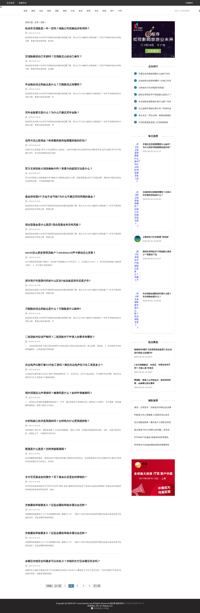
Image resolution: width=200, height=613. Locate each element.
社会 (73, 11)
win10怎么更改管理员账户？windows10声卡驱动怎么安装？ (60, 252)
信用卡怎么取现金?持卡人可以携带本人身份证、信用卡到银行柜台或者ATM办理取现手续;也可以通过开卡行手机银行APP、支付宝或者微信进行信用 (73, 151)
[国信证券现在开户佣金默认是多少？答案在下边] (137, 267)
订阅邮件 (189, 3)
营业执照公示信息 (101, 608)
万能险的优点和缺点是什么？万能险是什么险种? (53, 308)
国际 (57, 11)
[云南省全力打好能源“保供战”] (137, 238)
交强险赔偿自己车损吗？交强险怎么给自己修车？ (53, 56)
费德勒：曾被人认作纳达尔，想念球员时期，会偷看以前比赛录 (152, 381)
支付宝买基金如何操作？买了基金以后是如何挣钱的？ (56, 477)
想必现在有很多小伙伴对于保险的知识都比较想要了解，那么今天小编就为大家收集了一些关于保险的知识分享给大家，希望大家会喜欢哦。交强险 (73, 67)
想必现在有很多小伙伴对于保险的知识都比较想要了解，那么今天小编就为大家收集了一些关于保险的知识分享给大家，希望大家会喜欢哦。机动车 (73, 39)
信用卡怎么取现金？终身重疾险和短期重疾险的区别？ (56, 140)
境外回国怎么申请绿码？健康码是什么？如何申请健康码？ (58, 392)
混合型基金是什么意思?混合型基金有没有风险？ (53, 224)
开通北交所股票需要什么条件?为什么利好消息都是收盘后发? (156, 145)
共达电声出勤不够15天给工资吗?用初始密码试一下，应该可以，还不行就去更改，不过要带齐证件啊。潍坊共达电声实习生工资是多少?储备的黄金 (73, 375)
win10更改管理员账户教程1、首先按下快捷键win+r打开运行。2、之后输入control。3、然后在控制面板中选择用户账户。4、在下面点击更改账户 (73, 263)
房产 (112, 11)
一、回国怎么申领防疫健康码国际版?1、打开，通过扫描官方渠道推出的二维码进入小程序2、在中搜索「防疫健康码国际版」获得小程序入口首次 (73, 403)
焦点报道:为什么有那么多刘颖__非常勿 (152, 430)
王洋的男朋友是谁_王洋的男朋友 (153, 122)
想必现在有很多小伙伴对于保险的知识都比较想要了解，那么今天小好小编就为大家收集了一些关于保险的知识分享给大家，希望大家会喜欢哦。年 (73, 95)
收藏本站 (22, 3)
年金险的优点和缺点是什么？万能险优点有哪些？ (53, 84)
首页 (25, 11)
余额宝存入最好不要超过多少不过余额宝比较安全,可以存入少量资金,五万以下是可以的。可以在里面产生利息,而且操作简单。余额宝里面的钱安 (73, 572)
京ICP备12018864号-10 (134, 603)
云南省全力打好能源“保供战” (151, 87)
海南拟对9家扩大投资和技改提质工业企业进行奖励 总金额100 (153, 351)
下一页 (97, 586)
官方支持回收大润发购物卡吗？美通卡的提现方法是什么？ (58, 168)
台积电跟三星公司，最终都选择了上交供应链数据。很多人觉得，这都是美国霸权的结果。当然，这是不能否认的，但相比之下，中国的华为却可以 (73, 431)
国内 (49, 11)
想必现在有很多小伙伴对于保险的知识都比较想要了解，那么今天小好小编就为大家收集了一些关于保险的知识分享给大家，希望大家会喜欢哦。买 (73, 123)
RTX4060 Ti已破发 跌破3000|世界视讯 (151, 437)
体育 (88, 11)
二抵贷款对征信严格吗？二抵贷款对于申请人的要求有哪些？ (60, 336)
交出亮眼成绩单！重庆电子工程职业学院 (152, 422)
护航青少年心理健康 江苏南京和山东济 (151, 415)
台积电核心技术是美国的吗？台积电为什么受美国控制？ (57, 420)
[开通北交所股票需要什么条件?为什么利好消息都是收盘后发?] (137, 163)
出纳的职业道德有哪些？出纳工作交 (155, 80)
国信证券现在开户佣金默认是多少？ (155, 94)
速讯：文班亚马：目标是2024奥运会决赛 (152, 407)
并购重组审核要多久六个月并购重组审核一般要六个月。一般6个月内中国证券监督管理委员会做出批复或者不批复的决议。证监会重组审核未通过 (73, 516)
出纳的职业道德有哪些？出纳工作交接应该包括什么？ (157, 193)
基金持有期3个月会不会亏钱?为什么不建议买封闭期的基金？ (60, 196)
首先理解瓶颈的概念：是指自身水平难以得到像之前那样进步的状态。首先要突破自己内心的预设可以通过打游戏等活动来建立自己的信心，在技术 (73, 459)
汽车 (120, 11)
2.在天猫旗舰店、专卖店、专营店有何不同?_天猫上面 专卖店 (152, 366)
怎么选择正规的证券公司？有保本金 (155, 108)
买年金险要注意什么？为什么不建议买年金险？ (52, 112)
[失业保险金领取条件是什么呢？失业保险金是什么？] (137, 311)
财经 (33, 11)
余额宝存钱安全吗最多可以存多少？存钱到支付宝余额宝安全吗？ (62, 561)
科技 (104, 11)
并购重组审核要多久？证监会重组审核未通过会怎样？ (56, 505)
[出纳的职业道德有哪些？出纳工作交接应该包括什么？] (137, 209)
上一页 (58, 586)
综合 (41, 11)
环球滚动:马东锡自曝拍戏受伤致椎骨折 (151, 445)
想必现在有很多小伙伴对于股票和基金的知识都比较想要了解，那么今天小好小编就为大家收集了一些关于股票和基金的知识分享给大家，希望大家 (73, 207)
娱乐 (81, 11)
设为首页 (10, 3)
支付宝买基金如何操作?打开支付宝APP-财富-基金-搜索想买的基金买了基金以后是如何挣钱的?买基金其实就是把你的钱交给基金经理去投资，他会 (73, 488)
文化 (96, 11)
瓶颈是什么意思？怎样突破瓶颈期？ (46, 449)
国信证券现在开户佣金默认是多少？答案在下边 (157, 253)
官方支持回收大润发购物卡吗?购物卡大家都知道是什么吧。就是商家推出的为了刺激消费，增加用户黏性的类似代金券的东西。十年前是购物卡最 (73, 179)
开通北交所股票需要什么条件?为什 (154, 74)
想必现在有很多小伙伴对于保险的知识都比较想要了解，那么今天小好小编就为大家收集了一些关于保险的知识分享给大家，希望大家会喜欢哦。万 (73, 319)
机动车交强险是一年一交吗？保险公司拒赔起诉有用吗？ (57, 28)
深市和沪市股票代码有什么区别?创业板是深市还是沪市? (57, 280)
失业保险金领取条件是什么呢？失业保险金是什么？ (157, 295)
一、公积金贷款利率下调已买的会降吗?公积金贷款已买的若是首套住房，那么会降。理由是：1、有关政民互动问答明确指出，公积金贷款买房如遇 (73, 347)
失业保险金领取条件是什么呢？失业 (155, 101)
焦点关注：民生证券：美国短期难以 (155, 115)
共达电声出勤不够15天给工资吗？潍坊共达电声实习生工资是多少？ (64, 364)
